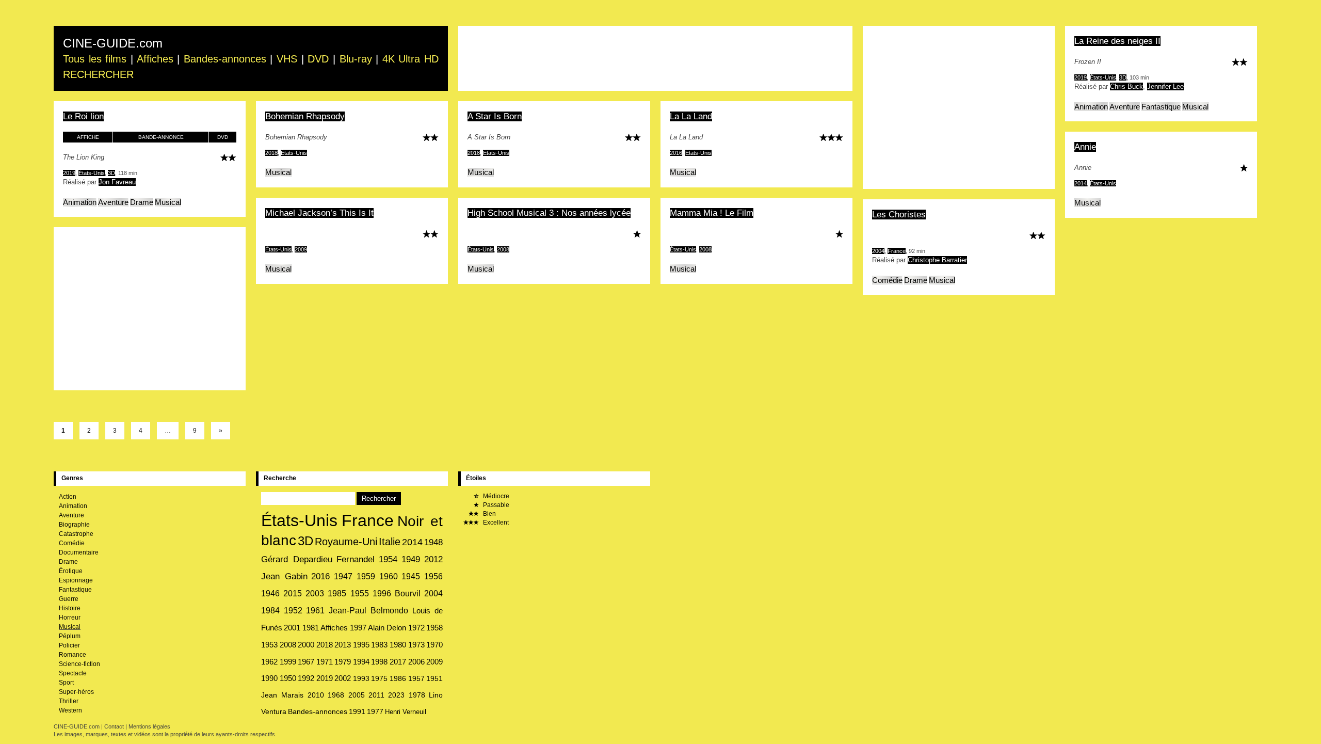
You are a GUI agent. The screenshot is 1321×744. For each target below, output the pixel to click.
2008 (503, 249)
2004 (878, 251)
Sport (66, 682)
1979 (342, 662)
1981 (310, 627)
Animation (1091, 106)
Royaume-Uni (346, 541)
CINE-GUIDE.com (113, 43)
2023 (396, 695)
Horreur (69, 617)
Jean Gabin (284, 576)
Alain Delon (387, 627)
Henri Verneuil (405, 712)
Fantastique (1161, 106)
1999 (288, 661)
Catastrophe (76, 533)
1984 (270, 610)
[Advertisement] (655, 58)
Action (67, 496)
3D (1122, 77)
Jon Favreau (117, 182)
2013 (342, 644)
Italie (389, 541)
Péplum (69, 636)
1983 (379, 644)
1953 (269, 644)
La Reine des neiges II (1117, 41)
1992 (306, 678)
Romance (72, 654)
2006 (416, 662)
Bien (488, 513)
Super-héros (76, 691)
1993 (361, 678)
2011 (376, 695)
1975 (379, 678)
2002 (342, 678)
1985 (337, 593)
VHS (287, 59)
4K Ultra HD (410, 59)
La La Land (691, 116)
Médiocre (495, 496)
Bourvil (408, 593)
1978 (417, 695)
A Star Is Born (495, 116)
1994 (361, 662)
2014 (1080, 183)
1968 (336, 695)
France (897, 251)
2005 (356, 695)
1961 (315, 610)
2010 (316, 695)
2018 (271, 153)
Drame (141, 202)
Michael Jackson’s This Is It (319, 213)
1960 (388, 576)
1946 (270, 593)
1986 (398, 678)
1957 (416, 678)
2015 (292, 593)
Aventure (1124, 106)
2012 (433, 559)
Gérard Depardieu (296, 559)
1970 (434, 644)
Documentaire (79, 552)
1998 (379, 662)
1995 (361, 644)
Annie (1085, 147)
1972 (416, 627)
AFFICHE (88, 137)
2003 (314, 593)
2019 (1080, 77)
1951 (434, 678)
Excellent (495, 522)
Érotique (71, 571)
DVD (318, 59)
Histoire (69, 608)
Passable (495, 505)
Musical (1195, 106)
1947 (343, 576)
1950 (288, 678)
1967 (306, 662)
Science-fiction (79, 664)
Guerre (68, 599)
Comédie (887, 280)
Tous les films (94, 59)
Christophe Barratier (937, 260)
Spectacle (73, 673)
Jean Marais (282, 695)
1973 (416, 644)
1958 (434, 627)
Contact (114, 726)
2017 (398, 662)
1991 (357, 712)
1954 (388, 559)
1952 (293, 610)
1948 (433, 542)
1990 (269, 678)
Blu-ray (356, 59)
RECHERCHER (98, 74)
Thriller (68, 701)
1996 (382, 593)
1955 (359, 593)
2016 (676, 153)
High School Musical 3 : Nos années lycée (549, 213)
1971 (324, 662)
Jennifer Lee (1165, 86)
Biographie (74, 524)
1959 (366, 576)
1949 (410, 559)
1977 (375, 712)
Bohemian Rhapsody (305, 116)
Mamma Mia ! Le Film (711, 213)
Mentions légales (149, 726)
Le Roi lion (83, 116)
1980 (398, 644)
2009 (301, 249)
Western (70, 710)
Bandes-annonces (225, 59)
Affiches (155, 59)
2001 (292, 627)
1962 (269, 661)
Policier (69, 645)
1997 (358, 627)
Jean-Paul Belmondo (369, 610)
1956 (433, 576)
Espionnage (76, 580)
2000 (306, 644)
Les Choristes (899, 214)
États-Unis (1103, 77)
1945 (410, 576)
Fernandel (355, 559)
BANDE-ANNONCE (161, 137)
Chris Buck (1126, 86)
